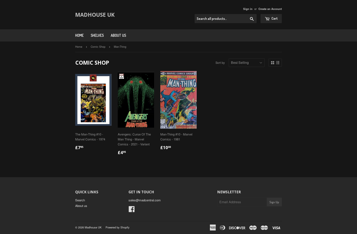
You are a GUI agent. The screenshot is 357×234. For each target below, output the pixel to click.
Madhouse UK (95, 14)
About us (118, 35)
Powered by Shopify (118, 227)
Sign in (247, 9)
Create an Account (270, 9)
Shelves (97, 35)
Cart (274, 18)
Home (79, 35)
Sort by (220, 63)
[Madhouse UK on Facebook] (132, 210)
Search (80, 200)
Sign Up (274, 202)
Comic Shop (98, 47)
